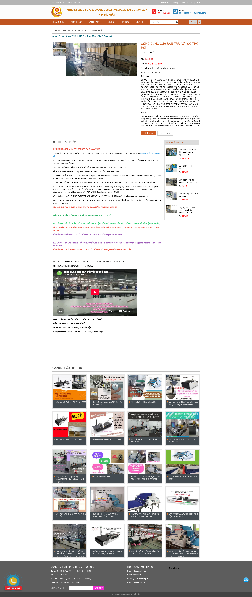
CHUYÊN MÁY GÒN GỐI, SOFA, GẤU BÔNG (172, 92)
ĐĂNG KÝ (99, 588)
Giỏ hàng (165, 133)
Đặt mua (149, 133)
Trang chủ (58, 22)
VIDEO (111, 22)
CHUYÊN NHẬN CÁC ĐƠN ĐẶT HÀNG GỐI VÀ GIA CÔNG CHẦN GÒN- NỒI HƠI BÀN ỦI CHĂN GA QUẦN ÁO (170, 94)
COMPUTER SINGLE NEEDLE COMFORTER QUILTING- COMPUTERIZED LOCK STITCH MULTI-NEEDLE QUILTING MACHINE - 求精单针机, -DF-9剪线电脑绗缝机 (170, 87)
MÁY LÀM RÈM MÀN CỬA (151, 109)
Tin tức (125, 22)
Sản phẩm (94, 22)
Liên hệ (139, 22)
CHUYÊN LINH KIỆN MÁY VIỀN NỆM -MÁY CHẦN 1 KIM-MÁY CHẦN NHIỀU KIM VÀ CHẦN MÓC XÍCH (170, 82)
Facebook (174, 568)
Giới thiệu (76, 22)
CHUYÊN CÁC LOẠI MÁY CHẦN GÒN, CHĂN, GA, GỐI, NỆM (164, 80)
